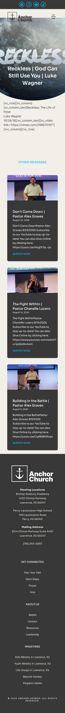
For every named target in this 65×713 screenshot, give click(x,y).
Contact (32, 621)
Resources (32, 627)
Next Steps (32, 579)
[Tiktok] (43, 4)
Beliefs (32, 614)
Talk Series (19, 56)
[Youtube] (36, 4)
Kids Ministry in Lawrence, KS (32, 657)
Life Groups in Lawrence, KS (32, 670)
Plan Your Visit (32, 572)
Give (32, 592)
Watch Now (21, 253)
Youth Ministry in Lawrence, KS (32, 663)
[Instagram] (29, 4)
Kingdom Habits (32, 683)
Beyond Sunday (32, 676)
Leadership (32, 634)
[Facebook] (21, 4)
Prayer (32, 585)
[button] (53, 17)
